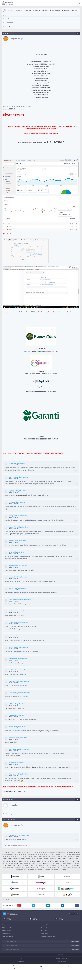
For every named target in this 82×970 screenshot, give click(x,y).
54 (21, 854)
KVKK (20, 958)
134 (42, 859)
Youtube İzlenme (45, 930)
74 (59, 854)
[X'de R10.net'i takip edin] (33, 905)
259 (67, 867)
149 (4, 861)
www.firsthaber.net (41, 97)
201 (61, 863)
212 (15, 865)
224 (47, 865)
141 (60, 859)
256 (59, 867)
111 (61, 856)
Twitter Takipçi (44, 933)
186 (22, 863)
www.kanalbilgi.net (41, 95)
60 (33, 854)
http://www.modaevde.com (41, 85)
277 (52, 870)
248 (37, 867)
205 (72, 863)
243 (23, 867)
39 (69, 852)
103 (41, 856)
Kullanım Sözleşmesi (61, 961)
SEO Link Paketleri (6, 930)
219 (33, 865)
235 (77, 865)
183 (14, 863)
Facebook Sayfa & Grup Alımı (48, 936)
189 (30, 863)
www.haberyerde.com (41, 66)
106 (49, 856)
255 (56, 867)
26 (43, 852)
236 (3, 867)
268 (28, 870)
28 (47, 852)
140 (58, 859)
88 (9, 856)
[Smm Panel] (14, 876)
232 (69, 865)
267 (25, 870)
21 (33, 852)
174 (68, 861)
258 (64, 867)
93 (19, 856)
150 (7, 861)
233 (72, 865)
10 (13, 852)
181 (9, 863)
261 (73, 867)
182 (12, 863)
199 (55, 863)
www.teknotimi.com (41, 71)
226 (52, 865)
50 (13, 854)
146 (73, 859)
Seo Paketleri (6, 899)
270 (33, 870)
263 (78, 867)
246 (31, 867)
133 (39, 859)
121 (9, 859)
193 (40, 863)
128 (27, 859)
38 (67, 852)
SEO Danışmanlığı (6, 933)
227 (55, 865)
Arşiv (20, 954)
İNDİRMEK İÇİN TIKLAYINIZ (12, 791)
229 (61, 865)
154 (17, 861)
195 (45, 863)
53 (19, 854)
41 (73, 852)
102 (39, 856)
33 (57, 852)
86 (5, 856)
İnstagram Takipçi (45, 924)
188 (27, 863)
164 (43, 861)
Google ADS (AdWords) (7, 936)
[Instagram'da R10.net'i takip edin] (19, 905)
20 (31, 852)
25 (41, 852)
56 (25, 854)
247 (34, 867)
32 (55, 852)
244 (26, 867)
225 (49, 865)
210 (10, 865)
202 (63, 863)
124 (16, 859)
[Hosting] (41, 876)
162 (37, 861)
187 (25, 863)
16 (24, 852)
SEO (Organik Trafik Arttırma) (9, 927)
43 (77, 852)
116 (73, 856)
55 (23, 854)
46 (5, 854)
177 (75, 861)
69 (50, 854)
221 (39, 865)
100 (33, 856)
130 (32, 859)
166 (48, 861)
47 (7, 854)
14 (20, 852)
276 (49, 870)
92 (17, 856)
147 (76, 859)
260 (70, 867)
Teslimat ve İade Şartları (61, 958)
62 (36, 854)
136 (47, 859)
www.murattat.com (41, 76)
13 (19, 852)
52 (17, 854)
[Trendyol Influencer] (67, 894)
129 (29, 859)
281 (63, 870)
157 (25, 861)
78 (67, 854)
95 (23, 856)
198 (53, 863)
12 (17, 852)
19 (29, 852)
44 (79, 852)
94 (21, 856)
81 (73, 854)
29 (49, 852)
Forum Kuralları (20, 961)
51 (15, 854)
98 (29, 856)
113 (66, 856)
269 (30, 870)
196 (48, 863)
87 (7, 856)
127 (24, 859)
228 (58, 865)
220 (36, 865)
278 (54, 870)
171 (61, 861)
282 (65, 870)
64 (40, 854)
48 (9, 854)
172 (63, 861)
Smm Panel (67, 876)
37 (65, 852)
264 (17, 870)
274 (44, 870)
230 (63, 865)
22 (35, 852)
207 (77, 863)
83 (77, 854)
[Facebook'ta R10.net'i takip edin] (77, 905)
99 (31, 856)
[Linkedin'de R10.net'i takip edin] (62, 905)
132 (37, 859)
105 (46, 856)
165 (45, 861)
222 (41, 865)
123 (14, 859)
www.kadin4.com (41, 80)
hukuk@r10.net (75, 945)
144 (68, 859)
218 (31, 865)
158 (27, 861)
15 (22, 852)
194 (43, 863)
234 (74, 865)
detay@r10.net (75, 949)
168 (53, 861)
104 (44, 856)
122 (11, 859)
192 (37, 863)
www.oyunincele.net (41, 69)
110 (59, 856)
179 (4, 863)
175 (70, 861)
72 (56, 854)
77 (65, 854)
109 (57, 856)
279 (57, 870)
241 (17, 867)
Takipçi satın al (41, 894)
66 (44, 854)
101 (36, 856)
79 (69, 854)
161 (35, 861)
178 (78, 861)
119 (4, 859)
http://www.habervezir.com (41, 87)
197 (50, 863)
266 (22, 870)
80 (71, 854)
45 (3, 854)
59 (31, 854)
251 (45, 867)
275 (46, 870)
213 (18, 865)
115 (71, 856)
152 (12, 861)
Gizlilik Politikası (61, 954)
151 (9, 861)
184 (17, 863)
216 (25, 865)
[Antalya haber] (14, 894)
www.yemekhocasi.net (41, 83)
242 (20, 867)
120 (6, 859)
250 (42, 867)
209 (7, 865)
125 (19, 859)
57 (27, 854)
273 (41, 870)
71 (54, 854)
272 (38, 870)
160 (33, 861)
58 (29, 854)
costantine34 (15, 805)
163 (40, 861)
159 (30, 861)
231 (66, 865)
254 (53, 867)
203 (66, 863)
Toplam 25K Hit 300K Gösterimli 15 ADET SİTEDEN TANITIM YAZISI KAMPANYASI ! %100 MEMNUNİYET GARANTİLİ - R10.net (7, 3)
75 (61, 854)
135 (45, 859)
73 (58, 854)
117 (76, 856)
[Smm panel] (67, 888)
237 (6, 867)
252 (48, 867)
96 (25, 856)
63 (38, 854)
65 (42, 854)
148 (78, 859)
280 (60, 870)
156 (22, 861)
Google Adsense (6, 924)
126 (22, 859)
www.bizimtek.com (33, 64)
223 (44, 865)
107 (51, 856)
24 (39, 852)
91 (15, 856)
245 (28, 867)
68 (48, 854)
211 (13, 865)
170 (58, 861)
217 (28, 865)
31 (53, 852)
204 (69, 863)
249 (39, 867)
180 (7, 863)
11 (15, 852)
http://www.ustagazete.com (41, 90)
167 (51, 861)
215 (23, 865)
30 (51, 852)
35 (61, 852)
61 (34, 854)
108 (54, 856)
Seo (67, 882)
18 (27, 852)
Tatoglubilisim (15, 39)
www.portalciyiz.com (38, 61)
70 (52, 854)
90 (13, 856)
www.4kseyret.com (41, 78)
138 (52, 859)
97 (27, 856)
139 (55, 859)
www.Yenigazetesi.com (41, 92)
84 (79, 854)
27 (45, 852)
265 (19, 870)
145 (70, 859)
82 (75, 854)
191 (35, 863)
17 (26, 852)
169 (56, 861)
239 (12, 867)
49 (11, 854)
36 (63, 852)
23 (37, 852)
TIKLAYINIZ (55, 142)
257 (62, 867)
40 (71, 852)
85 (3, 856)
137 (50, 859)
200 (58, 863)
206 (75, 863)
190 (32, 863)
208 (4, 865)
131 (35, 859)
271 (36, 870)
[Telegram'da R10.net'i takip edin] (48, 905)
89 (11, 856)
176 (73, 861)
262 (75, 867)
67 (46, 854)
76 (63, 854)
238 (9, 867)
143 (65, 859)
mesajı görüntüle (13, 465)
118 (78, 856)
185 (19, 863)
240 (15, 867)
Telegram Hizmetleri (45, 927)
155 (20, 861)
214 (20, 865)
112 (64, 856)
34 (59, 852)
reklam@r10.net (75, 941)
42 (75, 852)
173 (65, 861)
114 (69, 856)
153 (14, 861)
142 (63, 859)
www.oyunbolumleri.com (41, 73)
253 (51, 867)
